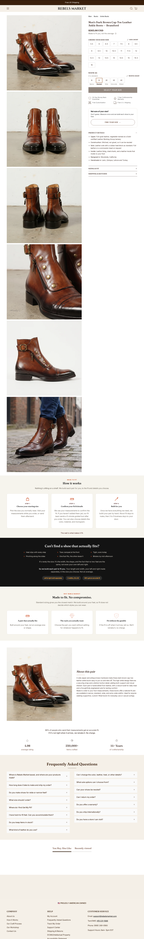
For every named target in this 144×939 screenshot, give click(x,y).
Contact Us (11, 931)
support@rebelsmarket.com (105, 916)
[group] (72, 2)
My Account (52, 916)
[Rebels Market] (72, 8)
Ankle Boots (104, 16)
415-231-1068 (102, 921)
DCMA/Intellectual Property (58, 935)
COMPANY (12, 911)
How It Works (12, 920)
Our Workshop (13, 927)
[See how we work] (116, 33)
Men (90, 16)
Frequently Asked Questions (59, 920)
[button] (131, 8)
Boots (96, 16)
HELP (50, 911)
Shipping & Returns (97, 174)
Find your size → (113, 122)
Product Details (96, 133)
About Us (11, 916)
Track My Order (53, 924)
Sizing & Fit (93, 169)
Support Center (53, 927)
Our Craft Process (14, 924)
